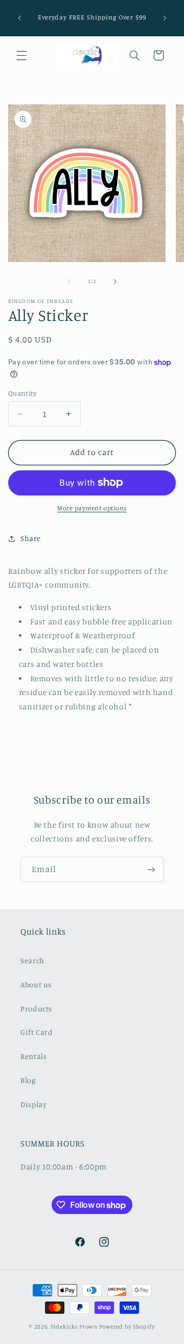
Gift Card (36, 1032)
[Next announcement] (164, 18)
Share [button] (30, 538)
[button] (21, 55)
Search (32, 960)
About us (36, 984)
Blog (28, 1080)
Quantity (22, 393)
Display (33, 1104)
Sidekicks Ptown (74, 1326)
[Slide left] (69, 281)
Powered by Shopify (127, 1326)
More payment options (92, 508)
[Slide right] (115, 281)
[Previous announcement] (19, 18)
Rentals (33, 1056)
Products (36, 1008)
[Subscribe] (151, 869)
